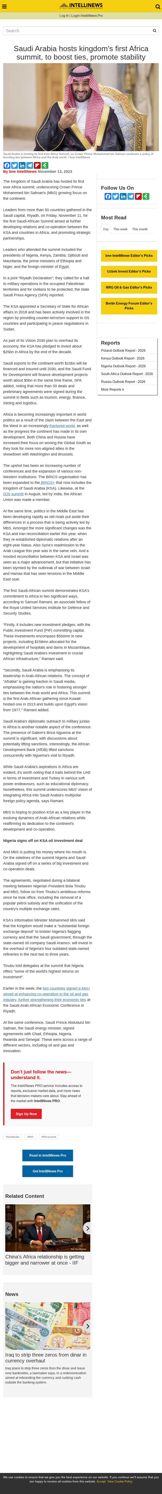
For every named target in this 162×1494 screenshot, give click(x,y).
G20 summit (13, 494)
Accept (101, 1481)
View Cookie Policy (119, 1481)
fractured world (62, 426)
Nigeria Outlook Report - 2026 (123, 366)
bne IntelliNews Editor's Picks (129, 255)
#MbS (30, 1137)
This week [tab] (120, 229)
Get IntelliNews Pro (48, 1171)
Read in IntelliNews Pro (47, 1155)
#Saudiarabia (12, 1137)
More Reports (111, 389)
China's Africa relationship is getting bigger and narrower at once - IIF (44, 1260)
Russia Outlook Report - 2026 (123, 381)
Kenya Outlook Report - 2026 (122, 358)
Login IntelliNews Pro (87, 16)
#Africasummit (49, 1137)
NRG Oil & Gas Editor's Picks (129, 287)
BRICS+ (47, 483)
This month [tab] (140, 229)
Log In (64, 16)
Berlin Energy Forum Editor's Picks (129, 306)
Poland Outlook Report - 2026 (123, 350)
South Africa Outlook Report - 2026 (127, 374)
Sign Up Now (26, 1113)
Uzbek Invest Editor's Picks (129, 271)
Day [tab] (106, 229)
